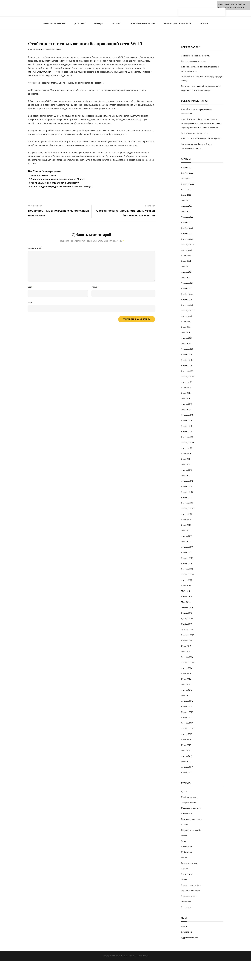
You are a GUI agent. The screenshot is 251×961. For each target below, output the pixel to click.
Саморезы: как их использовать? (195, 56)
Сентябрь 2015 (187, 635)
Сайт (30, 303)
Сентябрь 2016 (187, 574)
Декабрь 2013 (187, 712)
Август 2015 (186, 640)
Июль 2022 (186, 195)
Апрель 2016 (186, 596)
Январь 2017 (186, 552)
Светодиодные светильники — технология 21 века (57, 179)
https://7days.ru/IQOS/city (39, 72)
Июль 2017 (186, 519)
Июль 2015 (186, 646)
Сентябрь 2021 (187, 244)
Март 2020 (185, 343)
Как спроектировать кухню (193, 61)
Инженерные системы (191, 808)
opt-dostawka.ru (121, 956)
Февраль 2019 (187, 415)
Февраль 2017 (187, 547)
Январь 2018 (186, 486)
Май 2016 (185, 591)
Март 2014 (185, 696)
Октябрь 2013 (187, 723)
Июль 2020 (186, 321)
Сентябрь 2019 (187, 376)
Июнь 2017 (186, 525)
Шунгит (116, 23)
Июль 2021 (186, 255)
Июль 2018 (186, 453)
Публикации (186, 847)
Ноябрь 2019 (186, 365)
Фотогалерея (202, 133)
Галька (204, 23)
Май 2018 (185, 464)
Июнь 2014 (186, 679)
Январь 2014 (186, 707)
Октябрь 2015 (187, 629)
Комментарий (34, 248)
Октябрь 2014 (187, 657)
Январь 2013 (186, 773)
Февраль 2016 (187, 607)
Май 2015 (185, 651)
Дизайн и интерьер (189, 797)
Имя (30, 287)
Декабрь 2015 (187, 618)
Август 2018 (186, 448)
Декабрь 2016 (187, 558)
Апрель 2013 (186, 756)
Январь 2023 (186, 167)
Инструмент (186, 814)
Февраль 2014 (187, 701)
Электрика (186, 907)
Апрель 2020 (186, 338)
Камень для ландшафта (177, 23)
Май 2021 (185, 266)
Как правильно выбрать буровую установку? (55, 183)
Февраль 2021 (187, 283)
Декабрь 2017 (187, 492)
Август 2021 (186, 250)
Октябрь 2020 (187, 305)
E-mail (95, 287)
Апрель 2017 (186, 536)
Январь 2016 (186, 613)
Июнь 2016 (186, 585)
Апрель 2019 (186, 404)
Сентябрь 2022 (187, 184)
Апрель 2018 (186, 470)
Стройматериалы (188, 896)
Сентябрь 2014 (187, 662)
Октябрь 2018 (187, 437)
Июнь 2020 (186, 327)
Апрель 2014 (186, 690)
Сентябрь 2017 (187, 508)
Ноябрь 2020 (186, 299)
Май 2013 (185, 751)
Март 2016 (185, 602)
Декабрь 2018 (187, 426)
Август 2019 (186, 382)
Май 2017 (185, 530)
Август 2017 (186, 514)
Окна (183, 841)
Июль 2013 (186, 740)
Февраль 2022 (187, 217)
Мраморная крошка (54, 23)
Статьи (184, 880)
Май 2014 (185, 685)
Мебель (184, 836)
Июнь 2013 (186, 745)
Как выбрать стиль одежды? (208, 138)
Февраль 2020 (187, 349)
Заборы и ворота (188, 803)
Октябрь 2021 (187, 239)
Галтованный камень (142, 23)
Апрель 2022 (186, 206)
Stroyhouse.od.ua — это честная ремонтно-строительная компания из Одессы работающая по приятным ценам (201, 123)
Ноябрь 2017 (186, 497)
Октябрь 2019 (187, 371)
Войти (184, 926)
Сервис (184, 869)
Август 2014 (186, 668)
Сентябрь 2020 (187, 310)
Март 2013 (185, 762)
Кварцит (98, 23)
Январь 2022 (186, 222)
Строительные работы (191, 885)
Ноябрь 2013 (186, 718)
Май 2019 (185, 398)
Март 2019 (185, 409)
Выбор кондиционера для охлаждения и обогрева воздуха (62, 186)
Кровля (184, 825)
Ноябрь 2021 (186, 233)
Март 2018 (185, 475)
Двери (184, 792)
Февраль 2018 (187, 481)
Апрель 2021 (186, 272)
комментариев (189, 937)
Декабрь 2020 (187, 294)
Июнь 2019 (186, 393)
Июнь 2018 (186, 459)
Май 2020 (185, 332)
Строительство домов (190, 891)
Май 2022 (185, 200)
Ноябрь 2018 (186, 431)
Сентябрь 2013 (187, 729)
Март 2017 (185, 541)
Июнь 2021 (186, 261)
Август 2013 (186, 734)
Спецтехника (187, 874)
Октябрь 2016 (187, 569)
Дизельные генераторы (43, 175)
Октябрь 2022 (187, 178)
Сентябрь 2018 (187, 442)
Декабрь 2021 (187, 228)
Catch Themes (143, 956)
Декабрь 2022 (187, 173)
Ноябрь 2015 (186, 624)
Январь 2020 (186, 354)
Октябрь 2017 (187, 503)
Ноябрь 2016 (186, 563)
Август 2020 (186, 316)
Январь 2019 (186, 420)
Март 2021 (185, 277)
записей (186, 932)
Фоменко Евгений (54, 49)
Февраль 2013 (187, 767)
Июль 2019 (186, 387)
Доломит (80, 23)
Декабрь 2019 (187, 360)
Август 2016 (186, 580)
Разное (184, 858)
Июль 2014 (186, 674)
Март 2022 (185, 211)
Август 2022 (186, 189)
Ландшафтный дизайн (191, 830)
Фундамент (186, 902)
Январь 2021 (186, 288)
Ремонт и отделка (189, 863)
